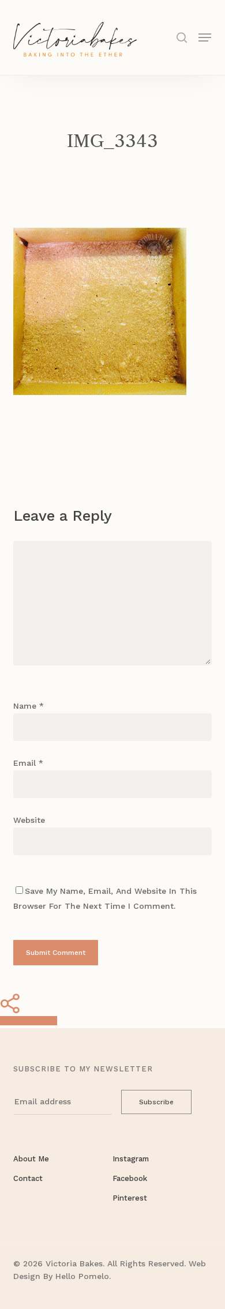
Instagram (130, 1158)
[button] (204, 37)
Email (28, 763)
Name (28, 705)
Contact (28, 1178)
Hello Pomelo (82, 1276)
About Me (31, 1158)
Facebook (129, 1178)
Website (29, 820)
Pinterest (129, 1198)
